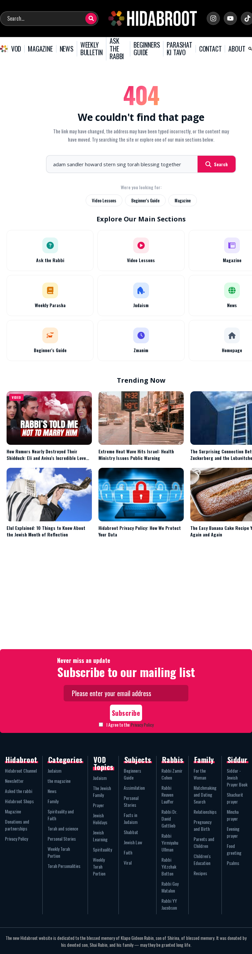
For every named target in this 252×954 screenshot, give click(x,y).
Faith (128, 852)
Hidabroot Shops (19, 801)
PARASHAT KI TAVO (179, 49)
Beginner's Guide (145, 200)
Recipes (200, 873)
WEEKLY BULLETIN (91, 49)
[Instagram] (213, 18)
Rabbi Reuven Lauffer (167, 794)
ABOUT (236, 49)
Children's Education (202, 859)
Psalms (233, 862)
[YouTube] (230, 18)
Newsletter (14, 780)
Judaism (54, 770)
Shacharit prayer (235, 798)
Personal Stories (62, 838)
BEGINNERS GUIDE (147, 49)
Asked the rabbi (18, 790)
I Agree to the (130, 724)
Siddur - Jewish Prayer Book (237, 777)
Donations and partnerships (17, 825)
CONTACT (210, 49)
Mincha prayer (233, 815)
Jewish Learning (100, 836)
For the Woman (200, 774)
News (52, 790)
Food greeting (234, 849)
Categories (65, 759)
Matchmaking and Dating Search (205, 794)
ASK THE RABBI (117, 48)
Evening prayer (233, 832)
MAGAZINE (40, 49)
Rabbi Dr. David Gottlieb (169, 818)
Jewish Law (133, 842)
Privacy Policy (142, 724)
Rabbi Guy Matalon (169, 887)
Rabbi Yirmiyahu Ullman (169, 842)
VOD (16, 49)
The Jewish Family (102, 791)
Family (53, 801)
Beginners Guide (132, 774)
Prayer (98, 805)
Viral (128, 862)
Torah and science (63, 828)
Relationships (205, 811)
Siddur (237, 759)
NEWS (67, 49)
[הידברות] (152, 18)
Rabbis (172, 759)
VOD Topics (104, 763)
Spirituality (102, 849)
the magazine (59, 780)
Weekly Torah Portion (59, 852)
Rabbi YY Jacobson (169, 904)
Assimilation (134, 787)
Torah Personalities (64, 865)
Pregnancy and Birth (202, 825)
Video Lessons (104, 200)
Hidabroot (21, 759)
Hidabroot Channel (21, 770)
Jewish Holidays (100, 819)
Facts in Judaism (130, 818)
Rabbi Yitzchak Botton (168, 866)
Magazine (183, 200)
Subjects (137, 759)
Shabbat (131, 832)
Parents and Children (204, 842)
